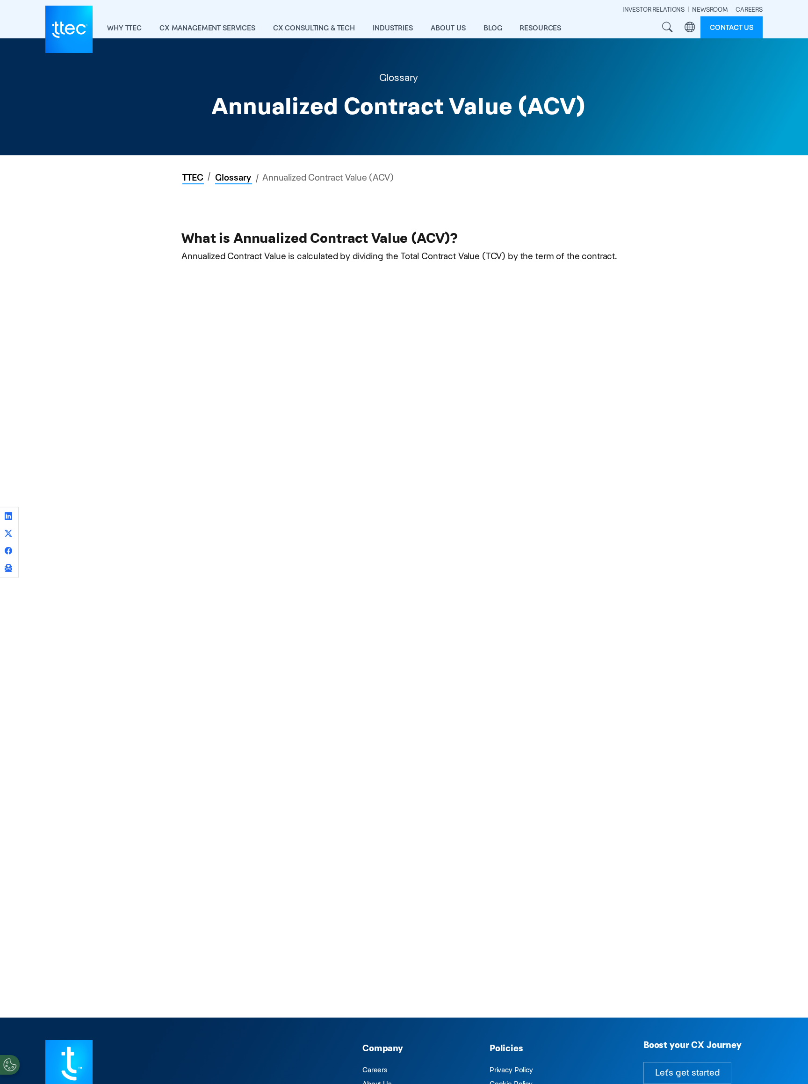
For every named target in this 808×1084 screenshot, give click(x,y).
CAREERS (749, 10)
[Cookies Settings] (10, 1065)
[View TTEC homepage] (69, 29)
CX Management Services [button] (207, 27)
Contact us (731, 27)
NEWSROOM (710, 10)
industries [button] (393, 27)
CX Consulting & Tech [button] (314, 27)
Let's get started (687, 1072)
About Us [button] (448, 27)
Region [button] (689, 27)
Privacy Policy (511, 1069)
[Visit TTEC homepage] (69, 1063)
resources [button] (540, 27)
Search (667, 27)
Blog (492, 27)
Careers (375, 1069)
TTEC (192, 177)
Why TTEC (124, 27)
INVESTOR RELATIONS (653, 10)
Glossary (233, 177)
